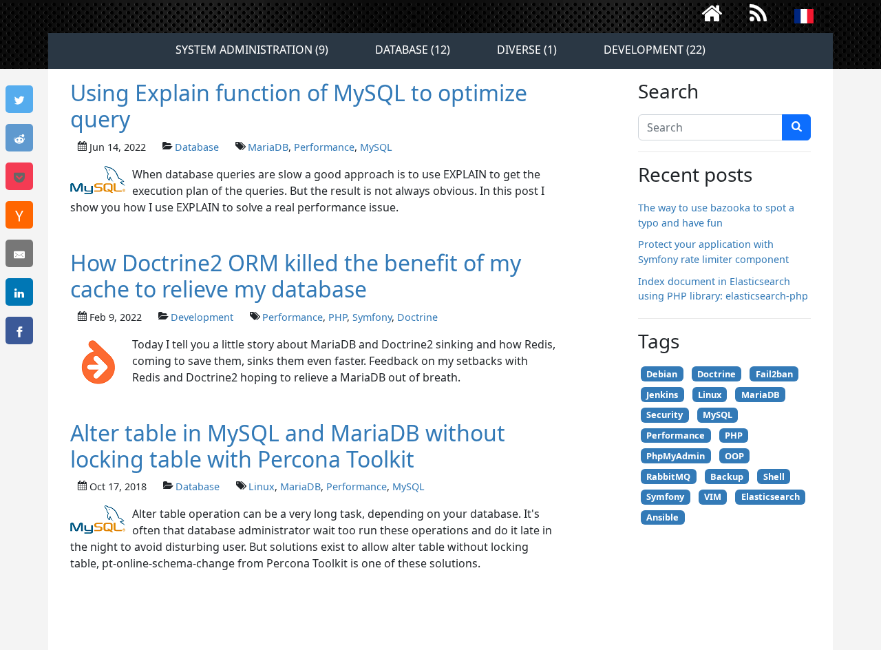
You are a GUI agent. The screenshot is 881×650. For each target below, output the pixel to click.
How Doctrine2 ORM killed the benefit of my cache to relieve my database (295, 276)
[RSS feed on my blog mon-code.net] (758, 16)
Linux (261, 486)
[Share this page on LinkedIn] (19, 292)
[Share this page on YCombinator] (19, 215)
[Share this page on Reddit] (19, 137)
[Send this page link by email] (19, 253)
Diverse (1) (527, 49)
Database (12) (412, 49)
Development (202, 317)
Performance (324, 147)
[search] (796, 127)
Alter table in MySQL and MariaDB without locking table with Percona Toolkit (287, 446)
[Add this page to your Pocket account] (19, 176)
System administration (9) (252, 49)
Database (197, 147)
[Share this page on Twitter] (19, 99)
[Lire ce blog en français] (804, 16)
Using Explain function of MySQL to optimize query (298, 106)
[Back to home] (712, 16)
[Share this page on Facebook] (19, 330)
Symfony (372, 317)
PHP (337, 317)
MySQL (376, 147)
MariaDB (268, 147)
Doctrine (417, 317)
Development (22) (654, 49)
